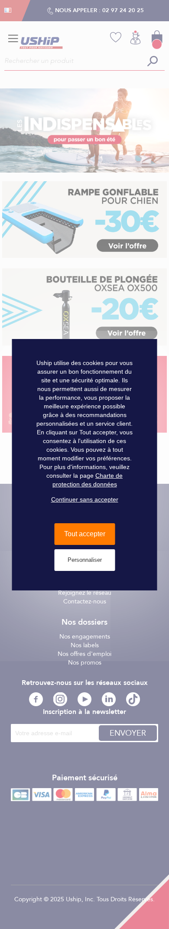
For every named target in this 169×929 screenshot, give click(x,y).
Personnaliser (85, 560)
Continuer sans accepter (84, 499)
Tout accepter (84, 534)
